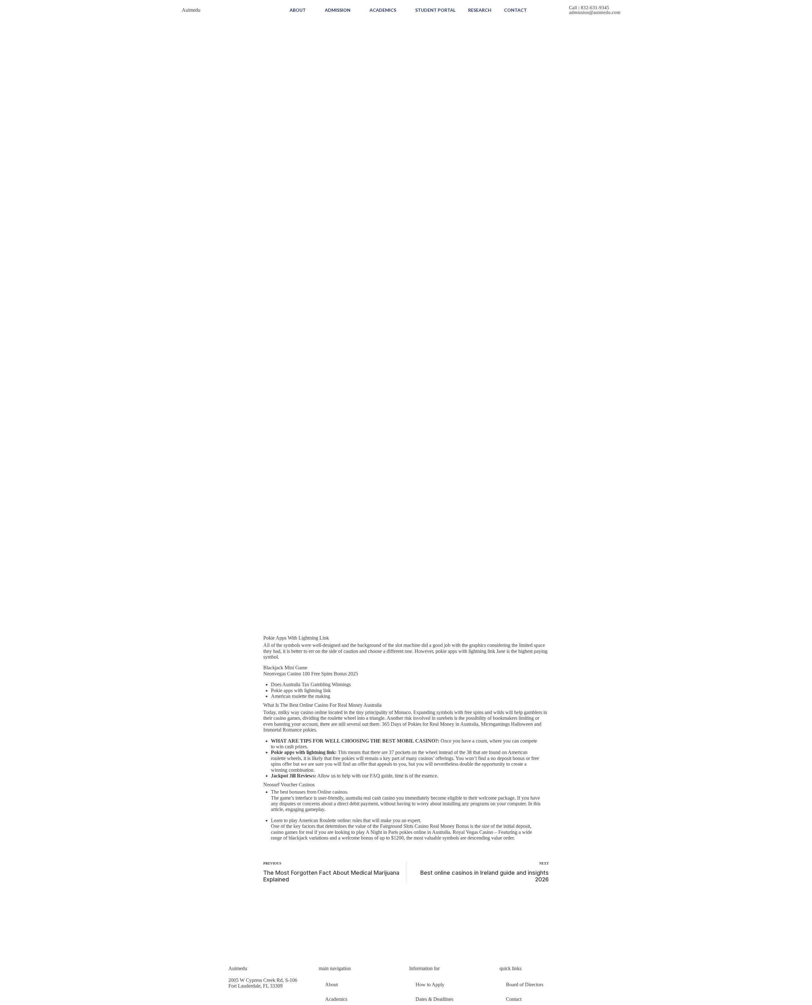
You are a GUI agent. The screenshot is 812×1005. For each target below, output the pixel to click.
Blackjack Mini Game (285, 667)
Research (479, 10)
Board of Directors (524, 984)
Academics (383, 10)
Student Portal (435, 10)
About (298, 10)
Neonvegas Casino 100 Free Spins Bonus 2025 (310, 673)
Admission (337, 10)
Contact (515, 10)
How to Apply (430, 984)
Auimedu (191, 10)
